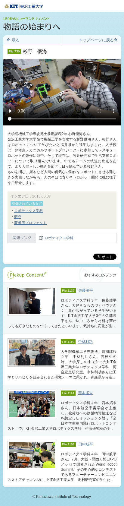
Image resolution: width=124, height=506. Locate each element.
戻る (16, 40)
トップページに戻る (96, 40)
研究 (17, 217)
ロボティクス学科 (28, 211)
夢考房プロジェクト (30, 223)
